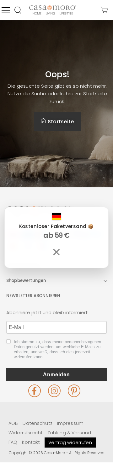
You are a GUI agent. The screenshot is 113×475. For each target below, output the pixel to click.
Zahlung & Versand (69, 433)
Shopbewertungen (26, 281)
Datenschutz (37, 423)
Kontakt (31, 442)
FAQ (12, 442)
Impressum (70, 423)
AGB (13, 423)
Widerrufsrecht (25, 433)
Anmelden (56, 374)
